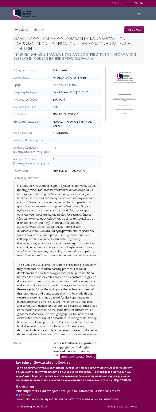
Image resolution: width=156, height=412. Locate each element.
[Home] (26, 13)
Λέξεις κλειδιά (22, 133)
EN (135, 3)
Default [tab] (23, 29)
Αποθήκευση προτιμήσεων (32, 406)
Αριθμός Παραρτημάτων (28, 140)
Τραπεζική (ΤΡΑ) (65, 85)
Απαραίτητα (26, 386)
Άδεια (17, 343)
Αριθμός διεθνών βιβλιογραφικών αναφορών (31, 161)
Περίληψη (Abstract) (26, 178)
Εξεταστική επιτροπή (26, 121)
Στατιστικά (25, 395)
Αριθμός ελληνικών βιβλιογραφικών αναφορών (31, 150)
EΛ (141, 3)
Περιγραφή (20, 170)
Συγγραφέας (21, 77)
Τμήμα (17, 85)
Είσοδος (120, 3)
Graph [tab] (41, 29)
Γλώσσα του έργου (25, 99)
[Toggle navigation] (139, 13)
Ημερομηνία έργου (25, 92)
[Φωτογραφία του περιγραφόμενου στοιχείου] (124, 93)
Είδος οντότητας (24, 70)
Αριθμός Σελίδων (24, 107)
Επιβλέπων (20, 114)
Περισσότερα (122, 380)
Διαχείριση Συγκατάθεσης (78, 356)
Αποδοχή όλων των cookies (121, 406)
